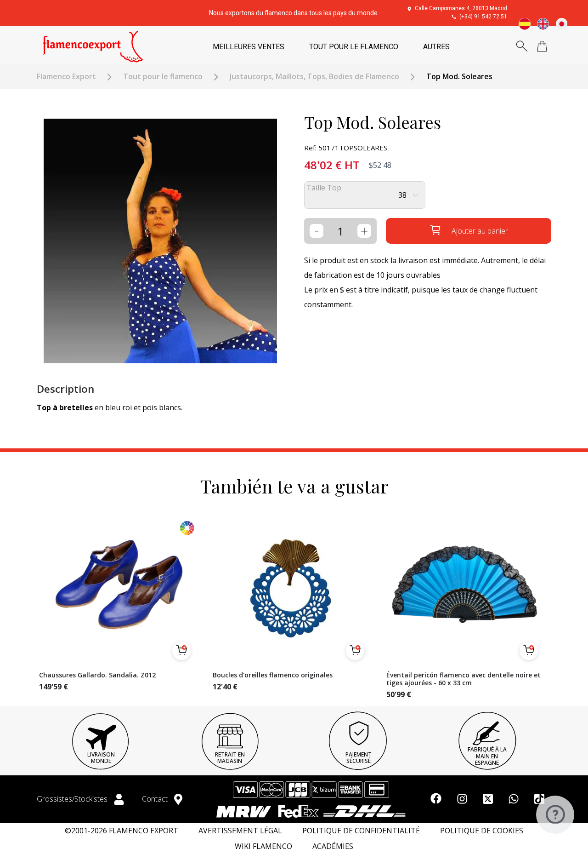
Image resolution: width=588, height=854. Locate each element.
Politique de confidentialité (361, 830)
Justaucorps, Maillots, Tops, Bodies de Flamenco (314, 76)
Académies (332, 846)
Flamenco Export (66, 76)
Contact (156, 799)
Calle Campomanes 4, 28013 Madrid (461, 8)
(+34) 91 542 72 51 (483, 16)
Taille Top (323, 187)
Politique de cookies (481, 830)
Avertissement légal (240, 830)
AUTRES (436, 46)
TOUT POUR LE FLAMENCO (353, 46)
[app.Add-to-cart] (181, 651)
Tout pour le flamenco (163, 76)
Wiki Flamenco (263, 846)
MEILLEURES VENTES (248, 46)
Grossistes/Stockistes (73, 799)
